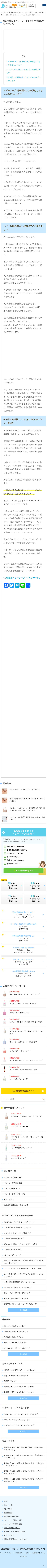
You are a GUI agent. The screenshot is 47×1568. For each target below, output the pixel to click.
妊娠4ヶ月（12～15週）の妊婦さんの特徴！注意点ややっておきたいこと (24, 1464)
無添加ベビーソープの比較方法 (15, 1342)
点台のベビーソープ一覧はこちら (9, 884)
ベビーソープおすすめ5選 (23, 926)
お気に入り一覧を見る (31, 5)
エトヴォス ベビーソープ (19, 1079)
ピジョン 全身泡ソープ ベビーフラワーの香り (26, 1022)
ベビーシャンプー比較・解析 (14, 1194)
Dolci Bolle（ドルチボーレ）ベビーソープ (25, 994)
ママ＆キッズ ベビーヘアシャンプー (17, 1420)
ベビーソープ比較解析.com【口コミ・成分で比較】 (17, 12)
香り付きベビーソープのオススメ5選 (23, 962)
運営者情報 (8, 1513)
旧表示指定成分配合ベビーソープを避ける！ (20, 1370)
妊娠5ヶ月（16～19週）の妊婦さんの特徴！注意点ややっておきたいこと (24, 1472)
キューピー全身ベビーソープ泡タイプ (23, 1042)
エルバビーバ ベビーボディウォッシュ (23, 1070)
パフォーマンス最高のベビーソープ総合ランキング (23, 914)
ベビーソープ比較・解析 (13, 1177)
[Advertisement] (23, 40)
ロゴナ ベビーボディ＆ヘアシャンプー (18, 1293)
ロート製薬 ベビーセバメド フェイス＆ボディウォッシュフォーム (23, 1275)
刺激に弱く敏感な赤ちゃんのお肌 (16, 1331)
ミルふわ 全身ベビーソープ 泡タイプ (23, 1003)
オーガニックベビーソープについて (17, 1348)
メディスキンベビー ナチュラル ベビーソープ (26, 1060)
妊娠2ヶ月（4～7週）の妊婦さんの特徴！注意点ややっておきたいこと (24, 1448)
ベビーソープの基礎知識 (13, 1183)
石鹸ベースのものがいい (15, 860)
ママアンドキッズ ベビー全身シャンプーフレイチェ (22, 1268)
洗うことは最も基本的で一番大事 (16, 1376)
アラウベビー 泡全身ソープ (19, 1013)
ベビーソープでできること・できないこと (25, 789)
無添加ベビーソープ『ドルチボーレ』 (23, 578)
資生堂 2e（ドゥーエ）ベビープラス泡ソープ (20, 1304)
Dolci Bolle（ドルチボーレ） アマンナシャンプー (21, 1414)
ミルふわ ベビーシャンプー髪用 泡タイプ (19, 1425)
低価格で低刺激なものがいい (17, 850)
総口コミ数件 (22, 5)
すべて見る (23, 1310)
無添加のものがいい (14, 864)
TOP (5, 1501)
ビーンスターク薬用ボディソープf (16, 1298)
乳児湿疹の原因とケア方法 (13, 1337)
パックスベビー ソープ (12, 1255)
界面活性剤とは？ (10, 1381)
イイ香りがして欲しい (15, 853)
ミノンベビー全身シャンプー (20, 1051)
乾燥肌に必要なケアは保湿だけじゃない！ (19, 1392)
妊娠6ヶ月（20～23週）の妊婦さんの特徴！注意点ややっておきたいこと (24, 1480)
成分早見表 (8, 1509)
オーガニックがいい (14, 857)
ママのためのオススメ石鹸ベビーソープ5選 (23, 973)
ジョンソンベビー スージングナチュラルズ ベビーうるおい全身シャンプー (23, 1262)
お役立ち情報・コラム (12, 1188)
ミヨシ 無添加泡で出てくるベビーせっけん (19, 1282)
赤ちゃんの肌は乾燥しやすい (14, 1326)
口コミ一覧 (8, 1505)
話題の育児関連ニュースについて (16, 1205)
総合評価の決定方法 (11, 1516)
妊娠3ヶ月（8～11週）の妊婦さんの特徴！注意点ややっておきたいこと (24, 1456)
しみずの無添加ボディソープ (21, 1148)
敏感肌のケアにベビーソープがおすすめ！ (19, 1387)
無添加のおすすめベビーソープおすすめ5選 (23, 950)
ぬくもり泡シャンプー (19, 1158)
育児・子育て (9, 1199)
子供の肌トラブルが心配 (15, 846)
